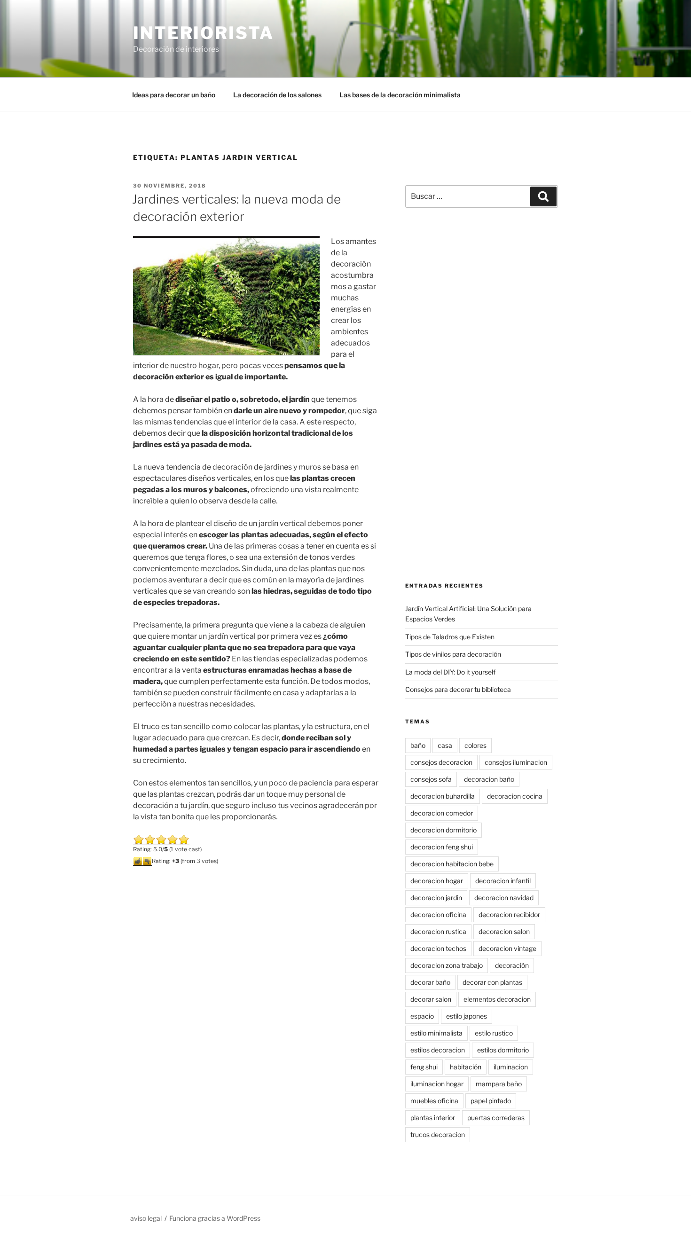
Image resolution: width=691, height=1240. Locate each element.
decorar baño (430, 982)
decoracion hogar (436, 881)
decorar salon (430, 999)
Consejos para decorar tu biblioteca (458, 689)
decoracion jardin (436, 898)
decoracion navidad (504, 898)
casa (445, 745)
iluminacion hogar (436, 1084)
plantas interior (432, 1118)
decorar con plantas (492, 982)
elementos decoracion (497, 999)
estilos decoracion (437, 1050)
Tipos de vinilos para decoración (453, 654)
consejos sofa (431, 779)
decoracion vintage (507, 948)
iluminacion (511, 1067)
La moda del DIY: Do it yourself (450, 672)
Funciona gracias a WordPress (214, 1218)
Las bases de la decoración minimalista (400, 95)
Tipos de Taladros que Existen (450, 637)
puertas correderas (496, 1118)
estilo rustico (494, 1033)
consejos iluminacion (516, 762)
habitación (465, 1067)
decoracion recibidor (509, 914)
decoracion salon (504, 931)
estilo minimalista (436, 1033)
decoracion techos (438, 948)
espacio (422, 1016)
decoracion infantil (503, 881)
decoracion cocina (514, 796)
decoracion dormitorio (443, 830)
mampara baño (499, 1084)
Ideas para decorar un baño (173, 95)
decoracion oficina (438, 914)
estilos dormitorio (503, 1050)
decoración (512, 965)
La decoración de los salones (277, 95)
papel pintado (491, 1101)
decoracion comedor (441, 813)
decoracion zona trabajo (446, 965)
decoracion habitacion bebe (452, 864)
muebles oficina (434, 1101)
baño (417, 745)
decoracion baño (489, 779)
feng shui (424, 1067)
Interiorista (203, 33)
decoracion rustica (438, 931)
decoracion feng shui (441, 847)
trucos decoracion (437, 1134)
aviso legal (146, 1218)
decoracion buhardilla (442, 796)
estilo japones (466, 1016)
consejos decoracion (441, 762)
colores (475, 745)
